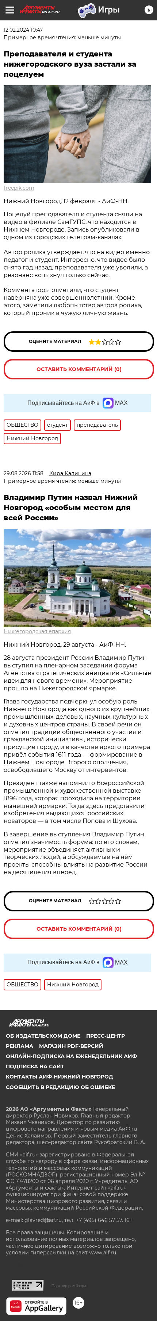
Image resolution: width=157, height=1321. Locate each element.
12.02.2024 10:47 (23, 30)
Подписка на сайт (35, 1066)
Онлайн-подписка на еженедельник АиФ (71, 1056)
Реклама (19, 1046)
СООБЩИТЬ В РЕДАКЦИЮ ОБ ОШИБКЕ (60, 1087)
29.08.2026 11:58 (23, 473)
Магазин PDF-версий (71, 1046)
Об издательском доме (43, 1036)
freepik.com (19, 188)
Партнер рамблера (68, 1285)
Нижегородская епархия (37, 631)
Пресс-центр (105, 1036)
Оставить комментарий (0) (79, 369)
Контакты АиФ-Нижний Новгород (59, 1076)
